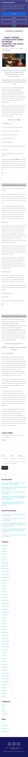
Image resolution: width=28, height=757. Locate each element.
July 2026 (4, 548)
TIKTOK (17, 347)
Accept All (14, 13)
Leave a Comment (6, 50)
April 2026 (4, 557)
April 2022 (4, 696)
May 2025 (4, 588)
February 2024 (5, 632)
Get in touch (19, 747)
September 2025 (5, 577)
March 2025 (4, 594)
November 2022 (5, 675)
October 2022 (5, 678)
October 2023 (5, 644)
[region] (14, 12)
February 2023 (5, 667)
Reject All (14, 21)
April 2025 (4, 591)
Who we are (12, 747)
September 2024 (5, 612)
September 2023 (5, 646)
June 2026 (4, 551)
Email (11, 455)
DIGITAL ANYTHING (20, 751)
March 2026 (4, 560)
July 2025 (4, 583)
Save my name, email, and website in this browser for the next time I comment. (14, 462)
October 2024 (5, 609)
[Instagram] (18, 744)
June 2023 (4, 655)
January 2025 (5, 600)
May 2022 (4, 693)
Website (20, 455)
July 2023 (4, 652)
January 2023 (5, 670)
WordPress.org (5, 731)
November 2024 (5, 606)
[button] (14, 26)
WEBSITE (4, 347)
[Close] (26, 1)
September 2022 (5, 681)
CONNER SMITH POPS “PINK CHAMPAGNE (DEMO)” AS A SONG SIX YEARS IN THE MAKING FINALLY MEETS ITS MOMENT (14, 498)
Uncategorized (5, 713)
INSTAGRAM (10, 347)
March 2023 (4, 664)
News (21, 48)
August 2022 (5, 684)
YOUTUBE (23, 347)
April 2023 (4, 661)
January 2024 (5, 635)
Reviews (3, 710)
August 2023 (5, 649)
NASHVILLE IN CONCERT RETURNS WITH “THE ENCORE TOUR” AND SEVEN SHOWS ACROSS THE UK (13, 524)
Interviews (4, 705)
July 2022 (4, 687)
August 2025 (5, 580)
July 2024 (4, 617)
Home (6, 747)
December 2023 (5, 638)
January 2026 (5, 565)
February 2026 (5, 562)
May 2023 (4, 658)
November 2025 (5, 571)
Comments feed (5, 728)
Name (3, 455)
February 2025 (5, 597)
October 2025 (5, 574)
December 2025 (5, 568)
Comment (4, 440)
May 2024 (4, 623)
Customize (14, 17)
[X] (14, 744)
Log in (3, 722)
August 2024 (5, 615)
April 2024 (4, 626)
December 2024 (5, 603)
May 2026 (4, 554)
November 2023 (5, 641)
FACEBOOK (14, 349)
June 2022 (4, 690)
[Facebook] (9, 744)
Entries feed (4, 725)
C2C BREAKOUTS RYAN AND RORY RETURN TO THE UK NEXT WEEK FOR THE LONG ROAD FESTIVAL (13, 504)
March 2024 (4, 629)
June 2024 (4, 620)
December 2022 (5, 673)
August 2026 (5, 545)
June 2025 (4, 586)
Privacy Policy (14, 748)
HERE (18, 119)
